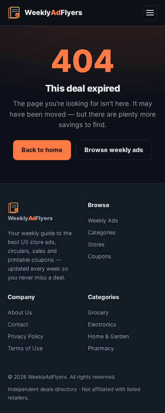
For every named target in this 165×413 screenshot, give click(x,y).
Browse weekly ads (113, 150)
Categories (102, 232)
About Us (20, 312)
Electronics (102, 324)
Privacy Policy (25, 336)
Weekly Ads (103, 220)
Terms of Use (25, 348)
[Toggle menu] (150, 12)
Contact (18, 324)
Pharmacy (101, 348)
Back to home (42, 150)
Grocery (98, 312)
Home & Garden (108, 336)
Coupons (99, 256)
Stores (96, 244)
